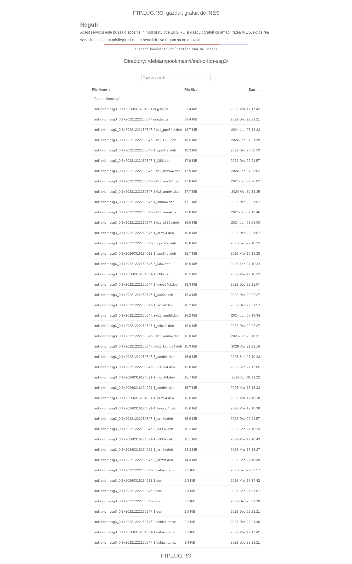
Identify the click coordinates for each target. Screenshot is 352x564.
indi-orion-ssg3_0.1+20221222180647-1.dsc (128, 511)
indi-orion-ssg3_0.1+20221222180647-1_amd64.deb (134, 202)
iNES (246, 32)
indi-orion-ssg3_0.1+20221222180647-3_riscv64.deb (134, 367)
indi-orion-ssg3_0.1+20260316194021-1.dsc (128, 480)
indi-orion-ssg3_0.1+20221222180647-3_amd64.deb (134, 357)
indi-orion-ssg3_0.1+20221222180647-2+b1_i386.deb (135, 140)
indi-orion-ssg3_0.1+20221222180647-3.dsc (128, 491)
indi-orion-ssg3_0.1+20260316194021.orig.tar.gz (131, 109)
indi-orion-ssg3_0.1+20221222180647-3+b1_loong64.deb (138, 346)
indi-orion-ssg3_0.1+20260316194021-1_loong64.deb (135, 408)
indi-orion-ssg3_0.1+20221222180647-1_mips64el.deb (136, 284)
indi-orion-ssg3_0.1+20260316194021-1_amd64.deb (134, 388)
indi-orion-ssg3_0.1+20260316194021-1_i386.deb (132, 274)
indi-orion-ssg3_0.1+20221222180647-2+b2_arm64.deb (137, 191)
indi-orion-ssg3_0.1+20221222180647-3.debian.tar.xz (135, 470)
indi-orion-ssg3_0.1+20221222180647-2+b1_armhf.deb (136, 315)
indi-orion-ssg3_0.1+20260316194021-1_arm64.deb (134, 398)
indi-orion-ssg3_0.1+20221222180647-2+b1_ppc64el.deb (138, 130)
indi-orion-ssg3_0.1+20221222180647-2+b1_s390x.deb (136, 222)
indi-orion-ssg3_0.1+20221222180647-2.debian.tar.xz (135, 522)
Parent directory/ (106, 99)
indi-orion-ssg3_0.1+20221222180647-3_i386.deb (132, 264)
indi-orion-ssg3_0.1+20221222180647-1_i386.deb (132, 160)
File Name (99, 89)
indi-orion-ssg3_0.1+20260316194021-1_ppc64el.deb (135, 253)
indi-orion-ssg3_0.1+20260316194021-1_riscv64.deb (134, 377)
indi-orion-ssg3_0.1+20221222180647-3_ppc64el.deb (135, 243)
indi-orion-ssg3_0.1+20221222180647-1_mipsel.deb (134, 326)
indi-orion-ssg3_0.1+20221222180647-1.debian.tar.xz (135, 542)
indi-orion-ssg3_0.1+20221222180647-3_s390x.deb (133, 429)
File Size (190, 89)
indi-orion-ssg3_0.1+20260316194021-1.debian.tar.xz (135, 532)
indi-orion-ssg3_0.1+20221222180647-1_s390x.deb (133, 295)
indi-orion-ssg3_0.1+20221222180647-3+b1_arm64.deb (137, 336)
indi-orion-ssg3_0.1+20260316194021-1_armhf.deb (133, 449)
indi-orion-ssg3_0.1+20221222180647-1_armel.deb (133, 305)
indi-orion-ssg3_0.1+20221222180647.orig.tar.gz (131, 119)
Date (252, 89)
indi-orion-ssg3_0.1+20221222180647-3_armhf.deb (133, 460)
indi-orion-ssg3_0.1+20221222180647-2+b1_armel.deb (136, 212)
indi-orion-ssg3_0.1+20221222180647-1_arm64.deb (134, 233)
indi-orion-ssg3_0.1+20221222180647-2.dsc (128, 501)
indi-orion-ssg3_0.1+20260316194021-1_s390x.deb (133, 439)
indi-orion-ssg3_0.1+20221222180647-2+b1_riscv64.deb (137, 171)
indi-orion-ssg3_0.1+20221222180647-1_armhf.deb (133, 418)
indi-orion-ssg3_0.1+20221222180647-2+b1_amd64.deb (137, 181)
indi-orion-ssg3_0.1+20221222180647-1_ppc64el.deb (135, 150)
